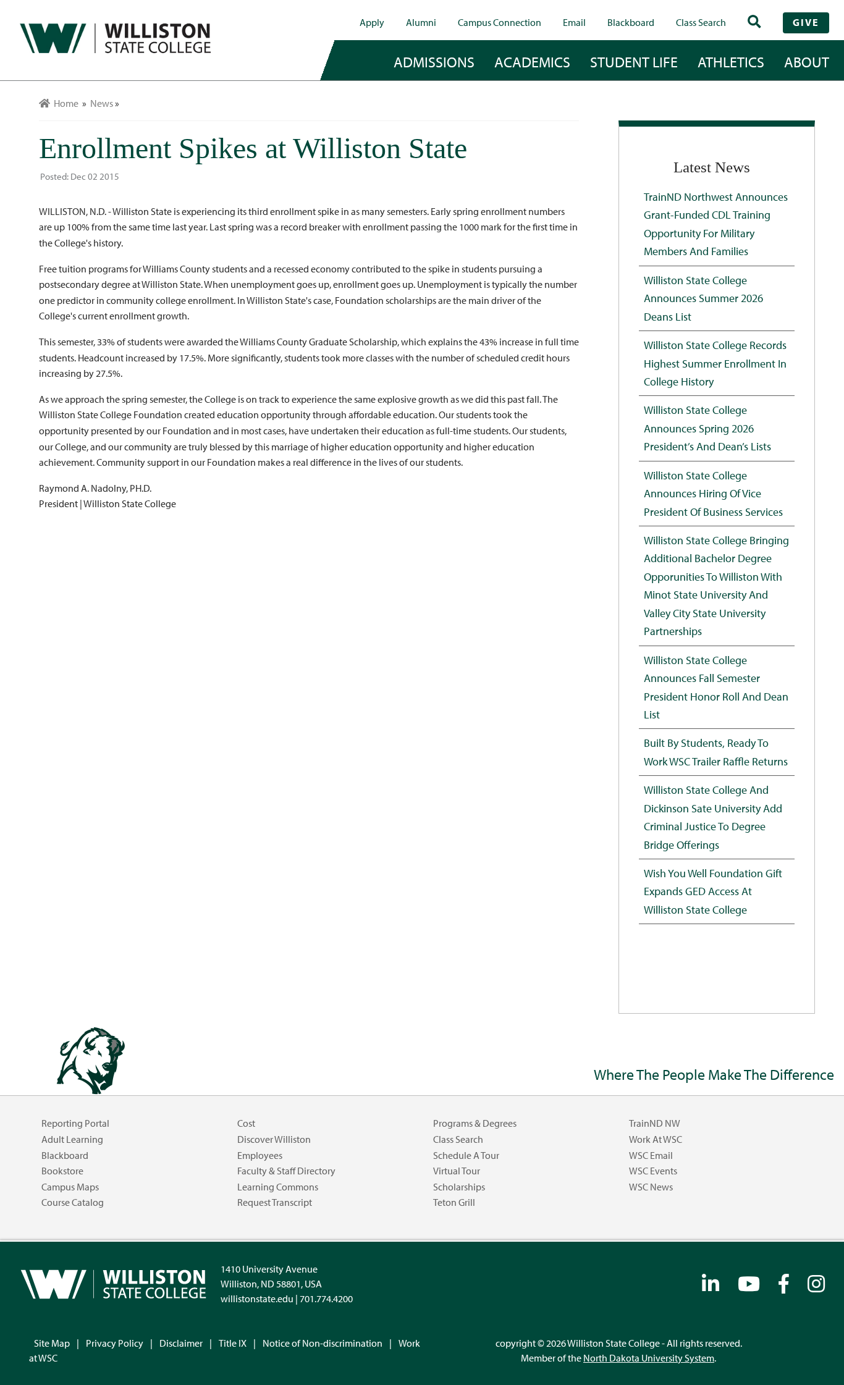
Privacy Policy (114, 1343)
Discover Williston (274, 1139)
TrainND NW (654, 1123)
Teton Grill (454, 1202)
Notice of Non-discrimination (322, 1343)
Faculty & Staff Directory (286, 1170)
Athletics (731, 62)
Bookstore (62, 1170)
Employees (259, 1155)
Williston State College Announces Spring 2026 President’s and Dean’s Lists (707, 427)
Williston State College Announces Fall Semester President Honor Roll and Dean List (716, 687)
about (806, 62)
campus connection (499, 22)
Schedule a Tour (466, 1155)
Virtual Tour (456, 1170)
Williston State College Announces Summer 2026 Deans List (703, 298)
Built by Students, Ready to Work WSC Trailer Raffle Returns (716, 751)
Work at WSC (655, 1139)
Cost (246, 1123)
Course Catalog (72, 1202)
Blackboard (630, 22)
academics (532, 62)
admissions (434, 62)
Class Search (701, 22)
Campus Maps (70, 1187)
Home (64, 103)
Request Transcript (274, 1202)
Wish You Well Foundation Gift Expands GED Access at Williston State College (713, 891)
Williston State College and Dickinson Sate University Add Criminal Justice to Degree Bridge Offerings (713, 816)
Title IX (233, 1343)
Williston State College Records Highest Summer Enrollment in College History (715, 363)
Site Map (52, 1343)
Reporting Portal (75, 1123)
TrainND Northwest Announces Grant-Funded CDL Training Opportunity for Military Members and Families (716, 223)
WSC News (651, 1187)
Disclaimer (181, 1343)
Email (574, 22)
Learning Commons (277, 1187)
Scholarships (459, 1187)
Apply (372, 22)
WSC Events (653, 1170)
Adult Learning (72, 1139)
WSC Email (651, 1155)
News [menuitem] (101, 103)
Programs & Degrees (475, 1123)
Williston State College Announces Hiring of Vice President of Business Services (713, 493)
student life (634, 62)
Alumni (421, 22)
